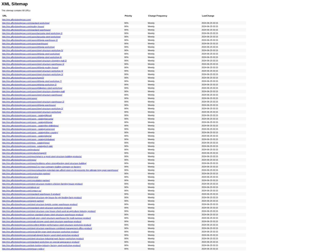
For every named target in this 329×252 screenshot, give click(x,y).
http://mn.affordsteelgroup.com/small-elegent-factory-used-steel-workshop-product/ (40, 235)
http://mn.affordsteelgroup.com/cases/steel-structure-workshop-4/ (32, 71)
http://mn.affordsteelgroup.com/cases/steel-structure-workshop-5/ (32, 50)
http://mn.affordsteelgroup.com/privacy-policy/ (23, 249)
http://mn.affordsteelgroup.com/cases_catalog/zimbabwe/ (28, 139)
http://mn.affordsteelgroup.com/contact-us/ (21, 190)
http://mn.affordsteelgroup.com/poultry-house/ (23, 26)
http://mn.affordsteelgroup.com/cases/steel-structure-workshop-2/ (32, 108)
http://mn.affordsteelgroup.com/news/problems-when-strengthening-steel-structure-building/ (44, 163)
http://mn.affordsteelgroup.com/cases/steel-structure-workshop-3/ (32, 74)
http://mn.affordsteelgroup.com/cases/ (19, 98)
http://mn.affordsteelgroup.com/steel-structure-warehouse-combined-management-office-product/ (47, 228)
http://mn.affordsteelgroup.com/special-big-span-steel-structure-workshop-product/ (40, 232)
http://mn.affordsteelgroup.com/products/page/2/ (24, 153)
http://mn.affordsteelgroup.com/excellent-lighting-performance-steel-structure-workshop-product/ (46, 225)
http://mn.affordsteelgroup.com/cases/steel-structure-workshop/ (31, 112)
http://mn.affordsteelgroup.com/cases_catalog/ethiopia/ (27, 122)
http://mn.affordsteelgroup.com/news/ (19, 160)
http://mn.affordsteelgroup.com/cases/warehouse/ (25, 43)
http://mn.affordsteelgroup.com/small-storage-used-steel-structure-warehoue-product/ (41, 221)
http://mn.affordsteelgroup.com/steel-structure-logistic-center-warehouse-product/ (39, 204)
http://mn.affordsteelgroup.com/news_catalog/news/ (26, 143)
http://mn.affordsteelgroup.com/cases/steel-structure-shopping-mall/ (33, 91)
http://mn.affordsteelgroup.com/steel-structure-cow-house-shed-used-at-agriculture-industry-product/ (49, 211)
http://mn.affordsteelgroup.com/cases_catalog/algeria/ (27, 136)
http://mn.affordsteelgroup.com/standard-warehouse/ (26, 30)
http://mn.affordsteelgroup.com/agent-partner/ (23, 201)
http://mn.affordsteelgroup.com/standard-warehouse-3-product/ (31, 194)
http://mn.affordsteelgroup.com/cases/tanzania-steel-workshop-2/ (32, 33)
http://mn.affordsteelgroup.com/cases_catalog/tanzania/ (27, 119)
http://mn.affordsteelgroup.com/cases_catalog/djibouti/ (27, 115)
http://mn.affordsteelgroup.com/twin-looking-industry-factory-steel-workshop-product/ (41, 245)
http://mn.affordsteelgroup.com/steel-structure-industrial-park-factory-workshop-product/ (43, 238)
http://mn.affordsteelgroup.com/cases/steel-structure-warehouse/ (32, 95)
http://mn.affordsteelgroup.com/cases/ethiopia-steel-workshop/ (31, 54)
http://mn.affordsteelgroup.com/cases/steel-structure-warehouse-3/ (33, 64)
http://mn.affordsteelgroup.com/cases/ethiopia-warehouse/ (29, 105)
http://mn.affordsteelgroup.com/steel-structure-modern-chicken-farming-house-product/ (42, 184)
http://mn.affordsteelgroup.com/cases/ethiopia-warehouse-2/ (30, 40)
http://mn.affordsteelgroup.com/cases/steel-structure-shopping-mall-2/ (34, 60)
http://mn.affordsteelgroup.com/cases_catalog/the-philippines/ (30, 125)
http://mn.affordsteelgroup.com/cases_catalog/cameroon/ (28, 129)
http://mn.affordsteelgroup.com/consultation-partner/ (26, 180)
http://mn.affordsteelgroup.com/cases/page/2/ (23, 78)
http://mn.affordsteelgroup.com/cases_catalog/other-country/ (30, 132)
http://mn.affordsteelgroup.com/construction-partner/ (26, 173)
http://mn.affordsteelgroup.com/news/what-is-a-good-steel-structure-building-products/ (42, 156)
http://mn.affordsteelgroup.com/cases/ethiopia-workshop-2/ (29, 84)
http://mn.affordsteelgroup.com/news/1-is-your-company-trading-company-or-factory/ (41, 167)
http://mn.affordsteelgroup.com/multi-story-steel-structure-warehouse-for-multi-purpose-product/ (46, 218)
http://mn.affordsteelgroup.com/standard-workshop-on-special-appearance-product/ (40, 242)
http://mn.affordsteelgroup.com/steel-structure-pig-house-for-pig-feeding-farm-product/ (42, 197)
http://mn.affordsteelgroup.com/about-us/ (21, 187)
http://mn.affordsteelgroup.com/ (16, 19)
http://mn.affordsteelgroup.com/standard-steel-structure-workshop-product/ (37, 208)
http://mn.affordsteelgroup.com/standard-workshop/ (26, 23)
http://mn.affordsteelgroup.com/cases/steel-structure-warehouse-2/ (33, 102)
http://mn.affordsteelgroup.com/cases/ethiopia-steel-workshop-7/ (32, 81)
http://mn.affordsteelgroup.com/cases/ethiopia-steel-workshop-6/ (32, 57)
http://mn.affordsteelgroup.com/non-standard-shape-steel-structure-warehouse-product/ (42, 214)
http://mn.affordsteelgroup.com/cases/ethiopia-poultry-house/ (30, 67)
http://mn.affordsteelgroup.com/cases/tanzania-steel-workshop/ (31, 37)
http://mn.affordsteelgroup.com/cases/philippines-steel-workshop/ (32, 88)
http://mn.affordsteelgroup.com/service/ (20, 177)
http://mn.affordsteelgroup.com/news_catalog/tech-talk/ (27, 146)
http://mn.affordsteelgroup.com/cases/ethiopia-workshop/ (28, 47)
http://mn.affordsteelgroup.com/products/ (21, 149)
